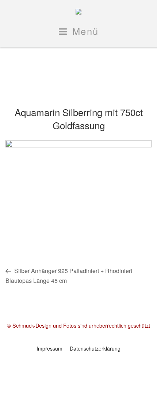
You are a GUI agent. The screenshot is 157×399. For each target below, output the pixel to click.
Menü (85, 30)
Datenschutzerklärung (95, 348)
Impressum (49, 348)
